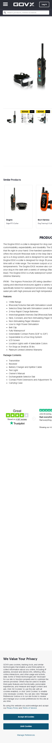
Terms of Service (30, 708)
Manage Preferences (26, 735)
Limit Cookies (26, 726)
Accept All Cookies (26, 717)
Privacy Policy (12, 708)
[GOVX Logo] (23, 4)
